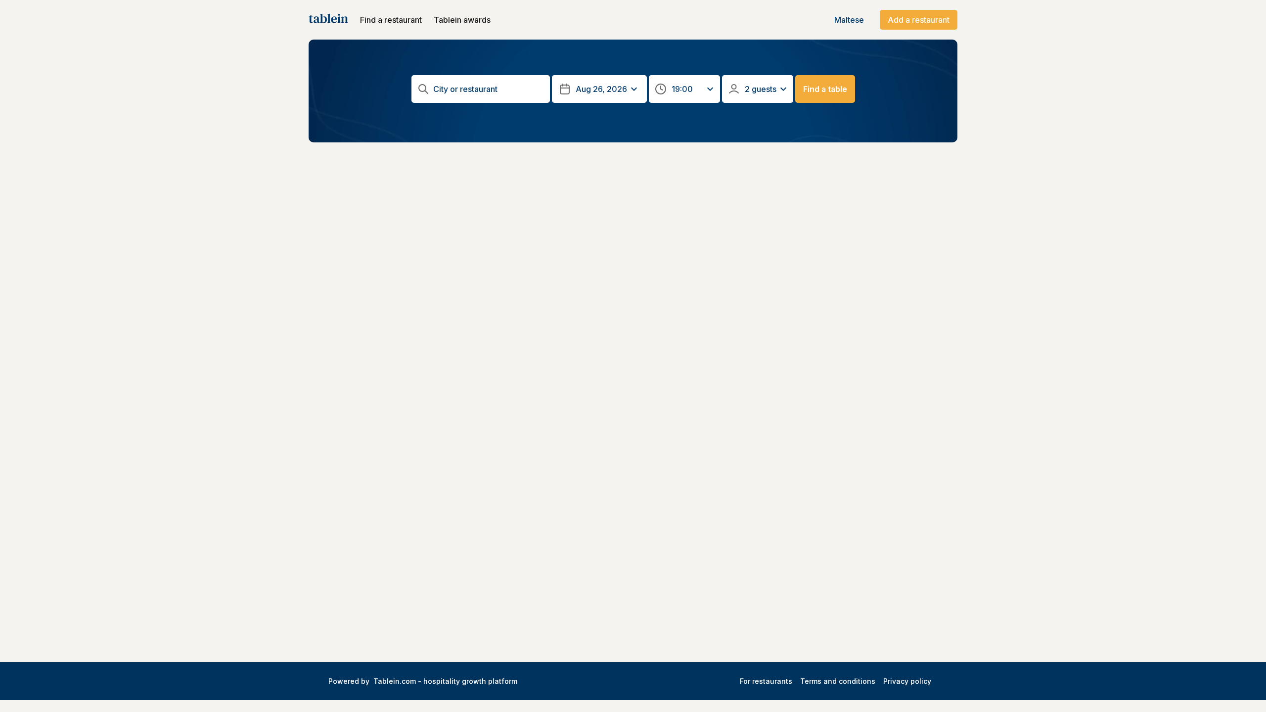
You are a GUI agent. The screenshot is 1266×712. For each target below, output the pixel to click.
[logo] (328, 20)
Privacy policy (907, 681)
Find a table (825, 89)
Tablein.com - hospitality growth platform (445, 681)
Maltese (849, 20)
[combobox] (488, 89)
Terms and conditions (837, 681)
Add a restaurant (919, 20)
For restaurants (766, 681)
